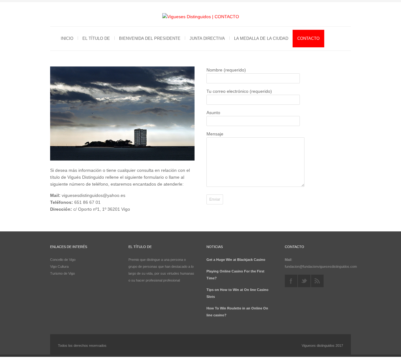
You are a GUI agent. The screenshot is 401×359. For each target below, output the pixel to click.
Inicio (67, 38)
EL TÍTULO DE (96, 38)
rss (317, 281)
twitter (304, 281)
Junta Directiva (207, 38)
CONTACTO (308, 38)
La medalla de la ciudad (261, 38)
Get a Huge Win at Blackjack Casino (235, 259)
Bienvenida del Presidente (149, 38)
